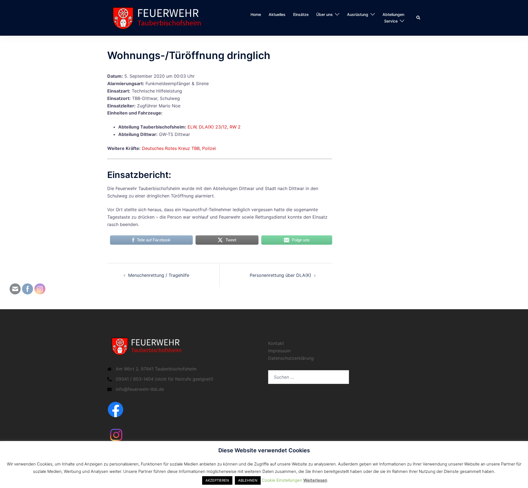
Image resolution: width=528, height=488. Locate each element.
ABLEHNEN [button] (247, 480)
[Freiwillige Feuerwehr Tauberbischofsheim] (159, 17)
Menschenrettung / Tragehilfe (158, 275)
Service (391, 21)
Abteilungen (393, 14)
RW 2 (235, 127)
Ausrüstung (357, 14)
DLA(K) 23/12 (213, 127)
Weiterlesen (315, 480)
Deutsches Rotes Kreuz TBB (171, 148)
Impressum (279, 350)
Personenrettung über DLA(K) (280, 275)
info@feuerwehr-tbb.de (140, 389)
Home (256, 14)
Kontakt (276, 343)
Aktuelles (277, 14)
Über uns (324, 14)
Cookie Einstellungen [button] (282, 480)
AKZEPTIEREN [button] (217, 480)
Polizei (209, 148)
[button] (418, 18)
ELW (192, 127)
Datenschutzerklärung (291, 358)
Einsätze (301, 14)
